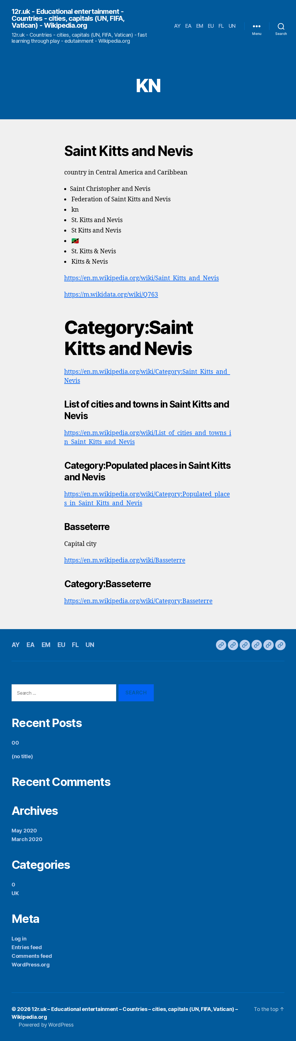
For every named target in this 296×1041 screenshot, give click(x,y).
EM (199, 26)
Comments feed (32, 956)
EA (188, 26)
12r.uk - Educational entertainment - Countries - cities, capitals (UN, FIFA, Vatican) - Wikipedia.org (68, 18)
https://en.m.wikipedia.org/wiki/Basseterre (124, 560)
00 (15, 743)
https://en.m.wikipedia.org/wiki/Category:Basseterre (138, 601)
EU (211, 26)
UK (15, 893)
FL (221, 26)
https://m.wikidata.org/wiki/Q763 (111, 295)
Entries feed (27, 947)
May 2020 (24, 831)
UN (232, 26)
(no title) (22, 756)
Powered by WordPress (46, 1025)
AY (177, 26)
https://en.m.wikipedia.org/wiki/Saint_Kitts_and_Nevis (141, 278)
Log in (19, 939)
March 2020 (27, 839)
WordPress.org (31, 965)
